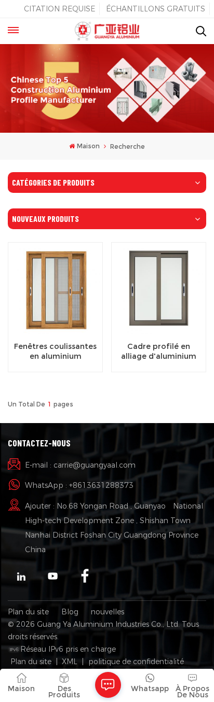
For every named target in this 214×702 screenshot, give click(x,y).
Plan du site (28, 611)
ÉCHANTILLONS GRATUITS (155, 8)
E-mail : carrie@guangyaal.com (80, 465)
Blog (69, 611)
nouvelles (107, 611)
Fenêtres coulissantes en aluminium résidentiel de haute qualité (55, 351)
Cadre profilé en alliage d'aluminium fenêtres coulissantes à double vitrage (159, 351)
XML (69, 661)
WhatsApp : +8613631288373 (79, 485)
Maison (88, 146)
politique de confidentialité (136, 661)
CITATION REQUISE (59, 8)
